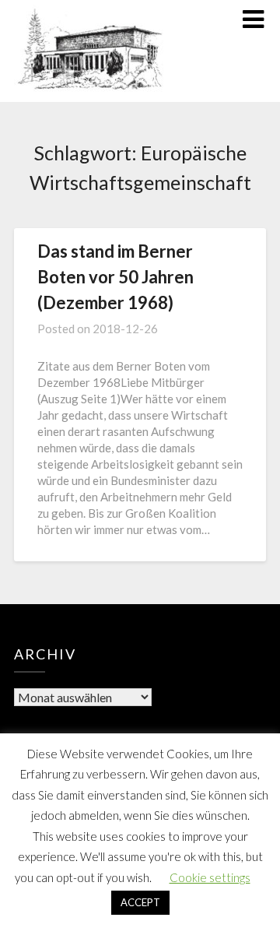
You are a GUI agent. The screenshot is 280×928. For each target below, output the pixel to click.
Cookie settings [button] (210, 877)
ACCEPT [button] (140, 902)
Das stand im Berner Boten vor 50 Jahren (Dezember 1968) (115, 277)
